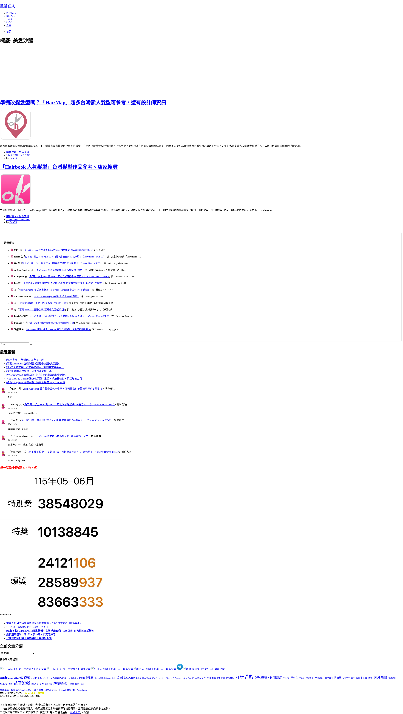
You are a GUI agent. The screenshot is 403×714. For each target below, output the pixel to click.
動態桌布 (230, 678)
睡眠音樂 (34, 684)
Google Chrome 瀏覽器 (81, 677)
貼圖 (77, 684)
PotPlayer (11, 13)
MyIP (9, 21)
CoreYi (13, 158)
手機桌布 (319, 678)
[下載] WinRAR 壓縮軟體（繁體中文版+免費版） (42, 309)
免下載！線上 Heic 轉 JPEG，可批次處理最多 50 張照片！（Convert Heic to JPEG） (65, 256)
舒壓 (42, 684)
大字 (8, 25)
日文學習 (346, 678)
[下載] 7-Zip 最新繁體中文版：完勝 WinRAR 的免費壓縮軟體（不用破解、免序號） (63, 283)
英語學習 (48, 684)
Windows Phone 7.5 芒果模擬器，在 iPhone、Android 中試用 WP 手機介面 (54, 289)
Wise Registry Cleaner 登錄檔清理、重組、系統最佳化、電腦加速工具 (44, 378)
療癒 (10, 684)
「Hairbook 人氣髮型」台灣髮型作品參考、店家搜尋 (59, 167)
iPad (120, 677)
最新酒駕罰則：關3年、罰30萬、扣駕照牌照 (30, 634)
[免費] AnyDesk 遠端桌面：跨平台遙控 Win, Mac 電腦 (35, 382)
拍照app (328, 678)
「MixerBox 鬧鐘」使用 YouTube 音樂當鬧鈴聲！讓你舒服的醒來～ (58, 329)
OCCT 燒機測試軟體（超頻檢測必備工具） (30, 371)
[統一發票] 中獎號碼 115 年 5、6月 (25, 359)
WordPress (82, 690)
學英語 (301, 678)
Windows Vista (181, 678)
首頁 (8, 31)
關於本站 (4, 690)
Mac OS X (146, 678)
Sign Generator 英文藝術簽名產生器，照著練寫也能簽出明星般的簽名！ (59, 250)
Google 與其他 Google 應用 (104, 678)
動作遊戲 (221, 678)
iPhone (129, 677)
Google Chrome (60, 678)
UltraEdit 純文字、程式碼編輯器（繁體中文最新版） (35, 367)
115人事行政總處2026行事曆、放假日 (27, 627)
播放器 (337, 677)
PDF (154, 677)
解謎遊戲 (60, 683)
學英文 (294, 678)
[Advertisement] (56, 70)
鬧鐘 (82, 684)
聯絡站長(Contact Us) (21, 690)
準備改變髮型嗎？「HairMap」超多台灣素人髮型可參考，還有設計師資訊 (83, 102)
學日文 (286, 678)
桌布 (353, 678)
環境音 (3, 684)
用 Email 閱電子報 (66, 690)
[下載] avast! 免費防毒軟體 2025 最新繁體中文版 (59, 270)
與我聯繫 (75, 712)
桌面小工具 (361, 678)
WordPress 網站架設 (197, 678)
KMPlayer (11, 16)
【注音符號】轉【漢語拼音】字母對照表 (29, 638)
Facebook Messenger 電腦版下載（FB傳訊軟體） (56, 296)
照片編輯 (380, 677)
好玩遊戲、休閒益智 (268, 677)
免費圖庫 (211, 678)
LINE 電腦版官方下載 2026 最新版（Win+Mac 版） (43, 303)
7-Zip (9, 18)
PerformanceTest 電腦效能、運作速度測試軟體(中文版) (35, 375)
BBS (40, 678)
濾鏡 (370, 678)
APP (34, 677)
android (6, 677)
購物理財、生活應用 (17, 152)
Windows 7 (170, 678)
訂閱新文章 (50, 690)
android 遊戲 (22, 677)
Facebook (47, 678)
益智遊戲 (22, 683)
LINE (138, 678)
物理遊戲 (392, 678)
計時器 (71, 684)
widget (161, 678)
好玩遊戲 (244, 677)
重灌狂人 (7, 6)
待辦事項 (309, 678)
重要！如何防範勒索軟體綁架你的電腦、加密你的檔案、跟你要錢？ (44, 623)
